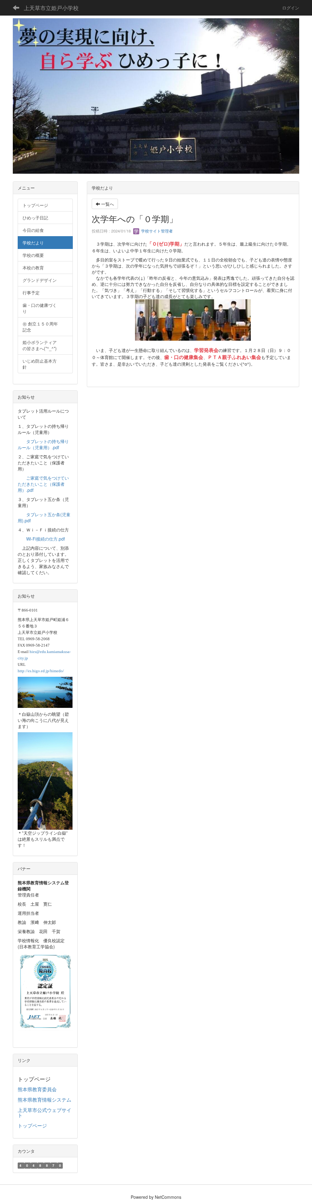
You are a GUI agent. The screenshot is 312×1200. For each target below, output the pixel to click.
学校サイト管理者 (156, 231)
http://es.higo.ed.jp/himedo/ (41, 671)
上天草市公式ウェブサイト (44, 1112)
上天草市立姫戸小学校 (51, 8)
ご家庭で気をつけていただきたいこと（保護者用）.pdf (43, 484)
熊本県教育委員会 (37, 1089)
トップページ (32, 1125)
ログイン (290, 8)
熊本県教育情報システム (44, 1099)
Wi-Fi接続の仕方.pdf (45, 539)
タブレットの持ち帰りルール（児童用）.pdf (43, 444)
